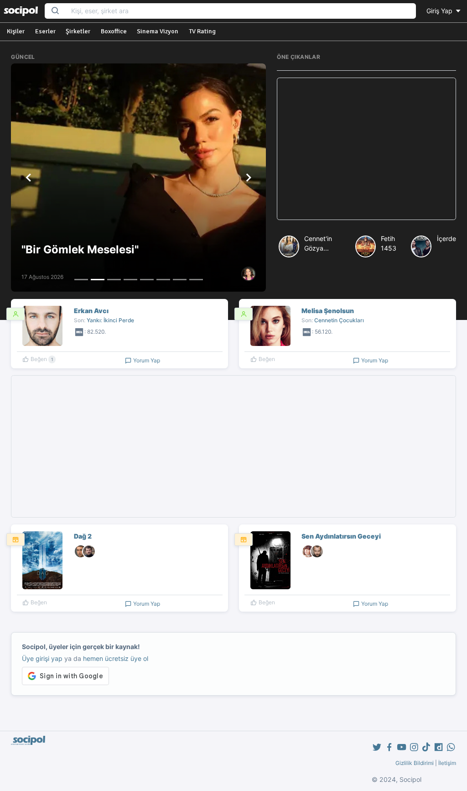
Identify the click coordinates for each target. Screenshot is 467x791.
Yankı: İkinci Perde (110, 320)
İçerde (446, 238)
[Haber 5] (147, 279)
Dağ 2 (83, 536)
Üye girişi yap (42, 658)
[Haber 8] (196, 279)
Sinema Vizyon (157, 31)
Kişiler (16, 31)
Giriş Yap (440, 11)
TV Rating (202, 31)
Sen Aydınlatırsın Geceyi (341, 536)
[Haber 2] (97, 279)
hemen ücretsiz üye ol (115, 658)
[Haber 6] (163, 279)
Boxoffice (114, 31)
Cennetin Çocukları (339, 320)
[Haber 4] (130, 279)
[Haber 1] (81, 279)
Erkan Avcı (91, 310)
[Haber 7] (180, 279)
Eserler (45, 31)
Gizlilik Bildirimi (414, 763)
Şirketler (78, 31)
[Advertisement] (367, 149)
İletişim (447, 763)
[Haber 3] (114, 279)
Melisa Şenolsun (327, 310)
